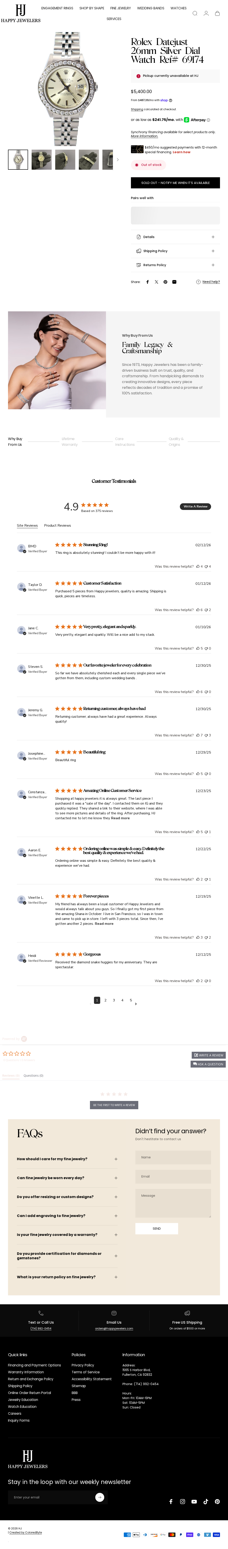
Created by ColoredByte (25, 1532)
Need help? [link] (211, 282)
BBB (75, 1393)
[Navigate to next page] (136, 1004)
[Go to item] (18, 160)
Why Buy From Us (15, 441)
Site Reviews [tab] (27, 525)
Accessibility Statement (92, 1379)
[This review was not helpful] (206, 566)
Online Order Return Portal (29, 1393)
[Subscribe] (99, 1497)
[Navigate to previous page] (91, 1004)
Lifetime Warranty (70, 441)
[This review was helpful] (198, 566)
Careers (14, 1413)
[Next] (111, 96)
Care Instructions (124, 441)
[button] (208, 1064)
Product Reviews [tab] (57, 525)
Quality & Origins (176, 441)
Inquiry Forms (19, 1420)
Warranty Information (26, 1372)
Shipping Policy (20, 1386)
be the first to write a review (114, 1105)
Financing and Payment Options (34, 1365)
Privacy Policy (83, 1365)
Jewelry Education (23, 1400)
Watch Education (22, 1406)
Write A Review (196, 506)
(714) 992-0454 (41, 1328)
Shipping (137, 109)
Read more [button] (120, 818)
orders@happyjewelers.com (114, 1328)
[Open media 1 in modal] (65, 89)
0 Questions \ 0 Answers (19, 1060)
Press (76, 1400)
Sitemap (79, 1386)
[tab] (11, 1076)
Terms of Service (86, 1372)
